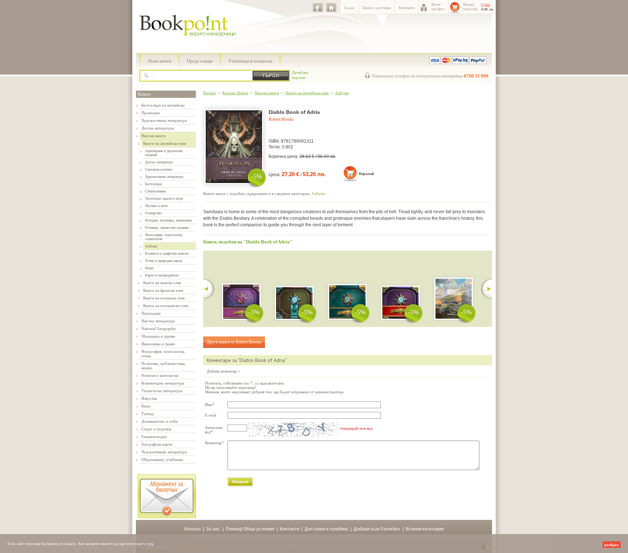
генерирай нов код (356, 428)
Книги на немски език (162, 283)
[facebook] (318, 7)
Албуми (151, 246)
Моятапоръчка (470, 6)
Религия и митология (159, 375)
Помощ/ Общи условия (250, 529)
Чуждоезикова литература (164, 452)
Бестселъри (153, 184)
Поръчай (366, 174)
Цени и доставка (376, 7)
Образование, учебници (162, 459)
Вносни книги (153, 136)
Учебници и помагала (250, 61)
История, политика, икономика (168, 220)
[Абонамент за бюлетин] (167, 516)
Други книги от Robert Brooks (234, 342)
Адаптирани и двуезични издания (163, 153)
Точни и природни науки (163, 261)
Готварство (153, 213)
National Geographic (158, 328)
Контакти (407, 7)
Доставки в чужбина (326, 529)
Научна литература (158, 321)
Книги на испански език (164, 298)
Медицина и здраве (158, 336)
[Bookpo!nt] (193, 44)
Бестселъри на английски (163, 105)
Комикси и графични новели (166, 253)
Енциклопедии (154, 436)
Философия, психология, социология (164, 237)
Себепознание (155, 191)
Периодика (151, 313)
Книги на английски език (164, 143)
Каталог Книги (235, 93)
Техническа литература (161, 391)
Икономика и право (158, 344)
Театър (147, 413)
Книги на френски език (163, 290)
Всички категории (425, 529)
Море (149, 268)
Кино (145, 406)
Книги (144, 94)
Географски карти (156, 444)
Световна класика (158, 169)
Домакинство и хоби (159, 421)
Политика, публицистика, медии (163, 365)
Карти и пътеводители (161, 275)
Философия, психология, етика (163, 353)
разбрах (611, 544)
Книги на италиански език (165, 305)
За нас (349, 7)
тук (150, 543)
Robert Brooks (281, 119)
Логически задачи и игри (164, 198)
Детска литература (157, 128)
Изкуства (149, 398)
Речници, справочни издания (167, 228)
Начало (209, 93)
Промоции (150, 113)
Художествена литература (164, 120)
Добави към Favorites (377, 529)
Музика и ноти (156, 206)
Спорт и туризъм (156, 429)
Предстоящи (200, 61)
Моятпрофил (437, 6)
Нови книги (159, 61)
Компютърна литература (162, 383)
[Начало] (331, 7)
